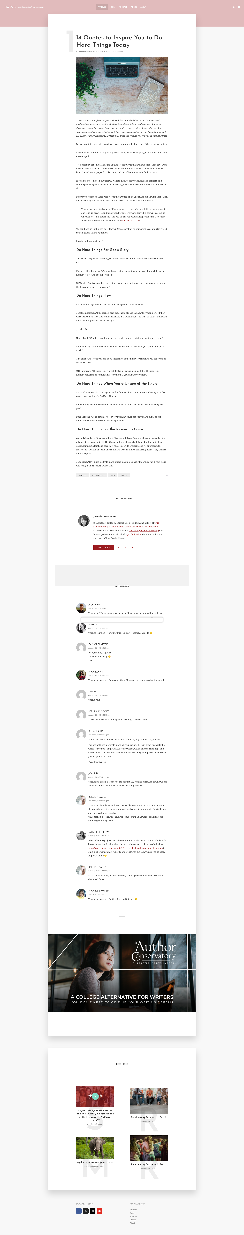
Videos (134, 7)
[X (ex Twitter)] (86, 1211)
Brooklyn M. (96, 672)
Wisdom (124, 475)
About (143, 7)
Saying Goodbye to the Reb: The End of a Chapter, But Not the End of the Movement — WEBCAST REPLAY (95, 1115)
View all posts (103, 547)
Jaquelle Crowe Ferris (88, 51)
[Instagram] (92, 1211)
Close (151, 618)
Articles (102, 7)
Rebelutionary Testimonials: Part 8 (148, 1117)
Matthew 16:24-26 (130, 221)
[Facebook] (79, 1211)
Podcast (123, 7)
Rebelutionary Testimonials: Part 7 (148, 1164)
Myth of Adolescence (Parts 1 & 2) (95, 1163)
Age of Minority (133, 534)
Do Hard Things (98, 475)
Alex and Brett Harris (95, 1167)
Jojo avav (94, 605)
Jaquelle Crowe (99, 832)
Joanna (93, 773)
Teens (112, 475)
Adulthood (82, 475)
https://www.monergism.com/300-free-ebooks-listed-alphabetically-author (125, 848)
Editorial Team (96, 1124)
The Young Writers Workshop (144, 531)
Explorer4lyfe (98, 644)
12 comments (117, 51)
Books (112, 7)
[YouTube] (99, 1211)
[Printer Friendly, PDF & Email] (167, 476)
